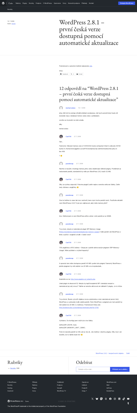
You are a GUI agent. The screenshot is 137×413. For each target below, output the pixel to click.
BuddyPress (110, 391)
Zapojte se (85, 382)
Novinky (9, 9)
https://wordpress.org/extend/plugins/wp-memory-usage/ (79, 232)
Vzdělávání (60, 382)
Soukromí (10, 391)
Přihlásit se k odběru (119, 369)
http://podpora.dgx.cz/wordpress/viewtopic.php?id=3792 (79, 307)
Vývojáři (59, 388)
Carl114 (68, 136)
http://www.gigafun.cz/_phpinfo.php (83, 279)
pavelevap (69, 164)
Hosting (9, 388)
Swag (84, 391)
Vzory (34, 391)
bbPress (109, 388)
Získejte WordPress (126, 3)
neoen (14, 23)
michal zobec (70, 108)
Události (84, 385)
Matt (108, 385)
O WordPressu (11, 382)
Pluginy (34, 388)
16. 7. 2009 (81, 108)
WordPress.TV (61, 391)
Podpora (59, 385)
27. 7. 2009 (77, 136)
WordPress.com (111, 382)
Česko (27, 401)
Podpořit (84, 388)
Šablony (34, 385)
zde (90, 66)
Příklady (34, 382)
